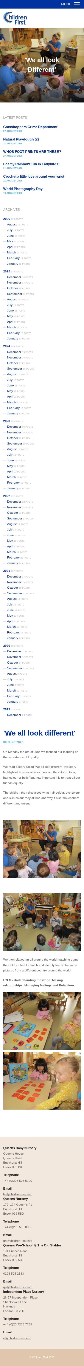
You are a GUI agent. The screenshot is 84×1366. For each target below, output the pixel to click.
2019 (11, 709)
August (17, 224)
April (16, 247)
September (20, 293)
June (16, 235)
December (20, 277)
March (17, 252)
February (19, 258)
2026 (13, 219)
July (15, 230)
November (20, 282)
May (16, 241)
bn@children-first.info (17, 1194)
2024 (13, 346)
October (18, 288)
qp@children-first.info (17, 1287)
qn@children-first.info (17, 1240)
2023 (13, 421)
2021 (13, 570)
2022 (13, 496)
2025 (13, 271)
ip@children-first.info (17, 1338)
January (18, 263)
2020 (13, 645)
